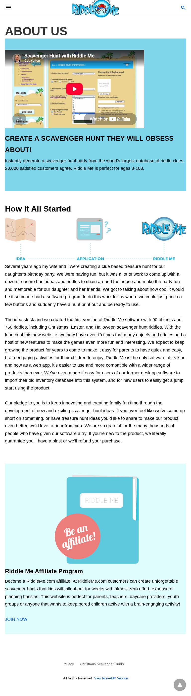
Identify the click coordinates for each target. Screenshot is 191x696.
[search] (183, 7)
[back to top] (180, 685)
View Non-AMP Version (111, 678)
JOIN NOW (16, 619)
